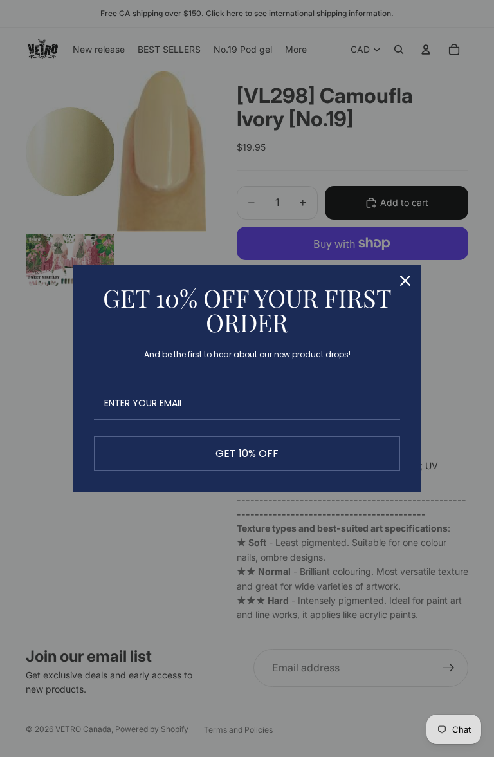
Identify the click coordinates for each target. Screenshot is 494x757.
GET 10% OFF (247, 453)
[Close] (405, 280)
